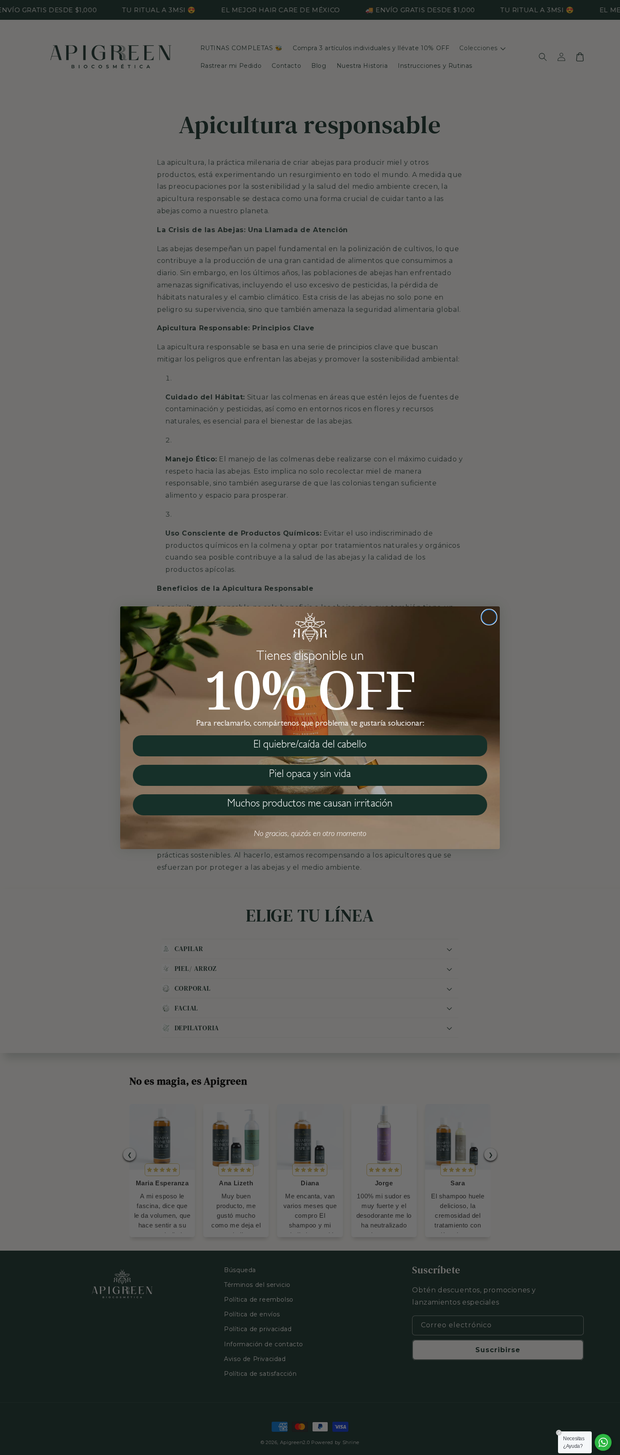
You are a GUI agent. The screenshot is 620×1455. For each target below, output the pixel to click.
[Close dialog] (489, 617)
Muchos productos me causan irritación (310, 804)
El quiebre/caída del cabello (310, 745)
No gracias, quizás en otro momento (310, 834)
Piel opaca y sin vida (310, 775)
